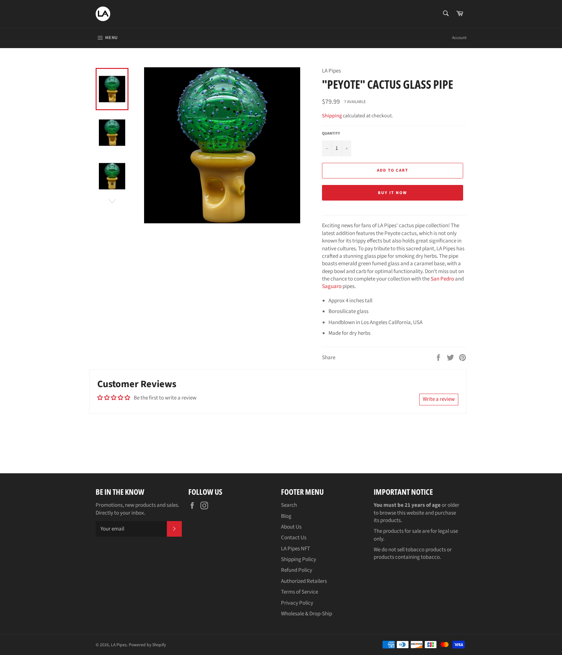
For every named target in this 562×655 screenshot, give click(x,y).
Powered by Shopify (147, 645)
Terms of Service (299, 592)
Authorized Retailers (304, 581)
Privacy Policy (297, 603)
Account (459, 38)
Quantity (331, 133)
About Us (291, 527)
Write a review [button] (439, 399)
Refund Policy (296, 570)
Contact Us (293, 538)
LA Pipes (119, 645)
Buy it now (392, 193)
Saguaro (331, 286)
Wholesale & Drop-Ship (306, 614)
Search (289, 505)
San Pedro (442, 279)
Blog (286, 516)
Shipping (332, 115)
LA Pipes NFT (295, 549)
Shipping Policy (298, 559)
